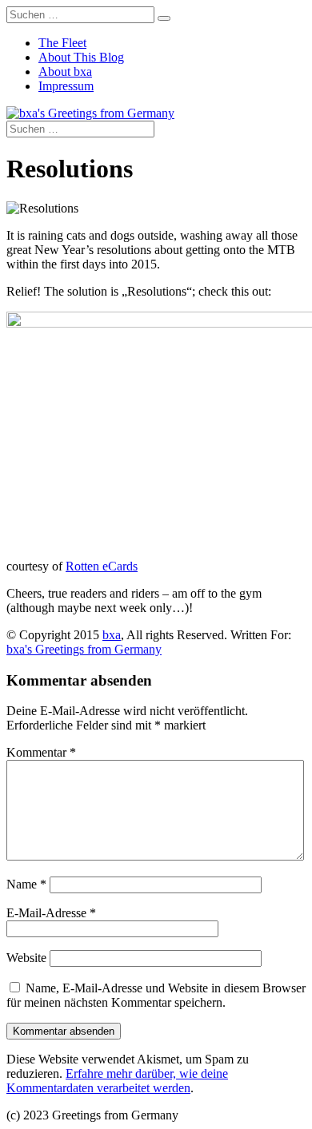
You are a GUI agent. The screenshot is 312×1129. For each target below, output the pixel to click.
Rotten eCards (102, 566)
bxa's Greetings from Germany (84, 649)
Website (26, 957)
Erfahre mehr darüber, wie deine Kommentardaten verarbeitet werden (117, 1081)
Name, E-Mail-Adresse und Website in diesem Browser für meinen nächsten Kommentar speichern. (156, 995)
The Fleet (62, 43)
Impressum (66, 86)
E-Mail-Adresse (51, 913)
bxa (111, 635)
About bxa (65, 71)
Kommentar (41, 752)
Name (26, 884)
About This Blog (81, 57)
